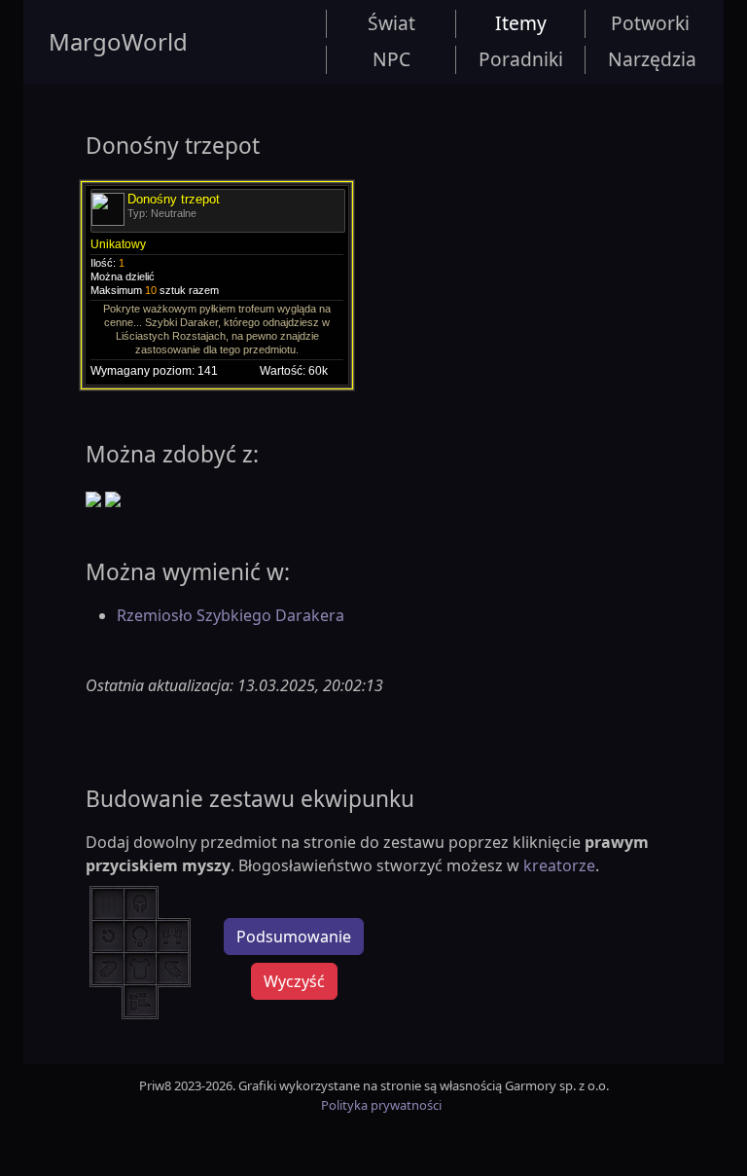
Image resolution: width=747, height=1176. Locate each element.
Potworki (650, 23)
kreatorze (559, 865)
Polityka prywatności (381, 1105)
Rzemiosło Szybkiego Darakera (230, 615)
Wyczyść (294, 981)
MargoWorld (118, 41)
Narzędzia (652, 59)
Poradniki (521, 59)
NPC (391, 59)
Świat (391, 23)
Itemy (521, 23)
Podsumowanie (293, 936)
